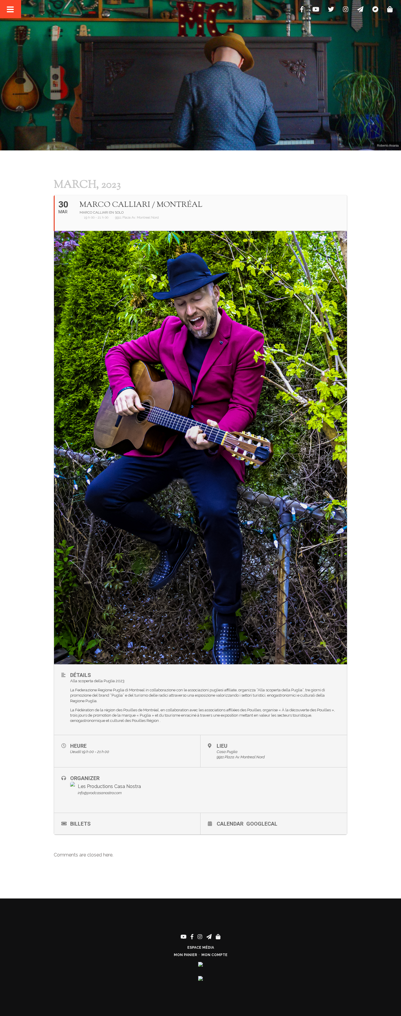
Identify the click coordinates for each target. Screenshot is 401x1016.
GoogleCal (261, 824)
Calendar (230, 824)
